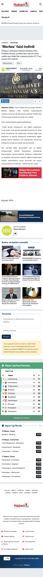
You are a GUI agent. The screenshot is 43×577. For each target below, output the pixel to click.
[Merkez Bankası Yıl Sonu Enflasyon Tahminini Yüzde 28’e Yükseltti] (11, 293)
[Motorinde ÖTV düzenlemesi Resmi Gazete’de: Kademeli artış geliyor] (31, 293)
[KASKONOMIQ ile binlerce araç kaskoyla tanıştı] (31, 251)
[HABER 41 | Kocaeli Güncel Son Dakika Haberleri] (21, 4)
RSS (7, 558)
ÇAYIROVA (23, 11)
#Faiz (18, 63)
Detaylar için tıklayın (21, 418)
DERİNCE (15, 493)
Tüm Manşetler (30, 541)
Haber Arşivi (29, 549)
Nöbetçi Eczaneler (10, 531)
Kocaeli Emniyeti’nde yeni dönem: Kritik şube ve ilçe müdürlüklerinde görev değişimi (21, 23)
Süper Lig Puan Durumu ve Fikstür (10, 543)
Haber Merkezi (19, 229)
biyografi (5, 17)
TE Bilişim (27, 565)
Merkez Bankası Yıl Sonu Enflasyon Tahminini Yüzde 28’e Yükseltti (11, 301)
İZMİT (21, 493)
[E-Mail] (15, 234)
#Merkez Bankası (7, 63)
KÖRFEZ (8, 493)
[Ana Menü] (2, 4)
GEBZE (14, 11)
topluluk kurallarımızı (21, 344)
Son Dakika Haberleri (11, 549)
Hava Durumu (29, 531)
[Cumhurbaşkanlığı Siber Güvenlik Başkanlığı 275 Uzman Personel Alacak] (31, 269)
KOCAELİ (5, 11)
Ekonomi (14, 43)
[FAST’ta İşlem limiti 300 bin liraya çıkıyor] (11, 251)
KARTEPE (34, 493)
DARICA (33, 11)
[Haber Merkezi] (7, 231)
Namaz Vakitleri (9, 536)
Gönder (6, 337)
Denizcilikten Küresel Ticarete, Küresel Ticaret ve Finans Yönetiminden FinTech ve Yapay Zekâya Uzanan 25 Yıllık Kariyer (11, 280)
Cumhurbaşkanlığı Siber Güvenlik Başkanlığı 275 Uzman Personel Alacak (31, 278)
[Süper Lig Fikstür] (40, 426)
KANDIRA (27, 493)
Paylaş (6, 101)
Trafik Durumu (29, 536)
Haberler (4, 43)
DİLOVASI (35, 490)
